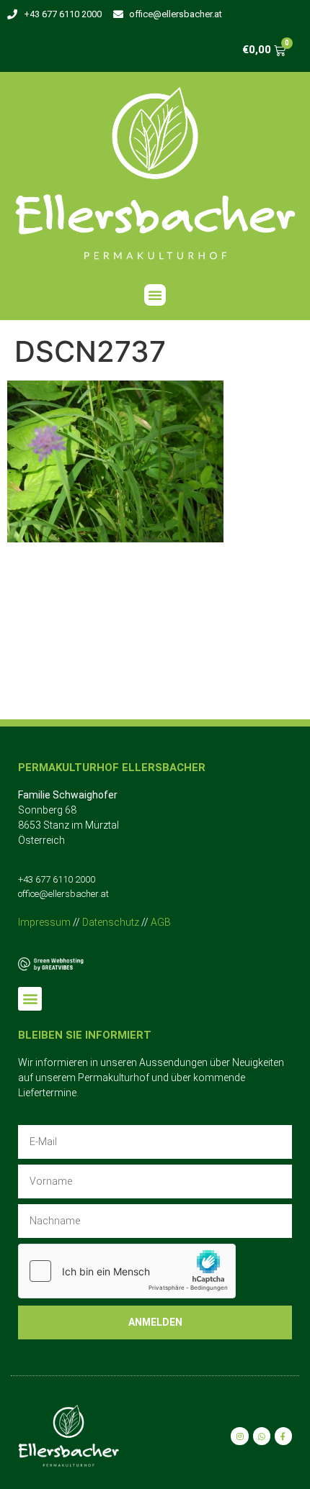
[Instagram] (239, 1435)
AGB (161, 922)
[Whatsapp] (261, 1435)
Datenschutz (110, 922)
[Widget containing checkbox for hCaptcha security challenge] (127, 1271)
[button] (155, 295)
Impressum (44, 922)
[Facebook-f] (283, 1435)
